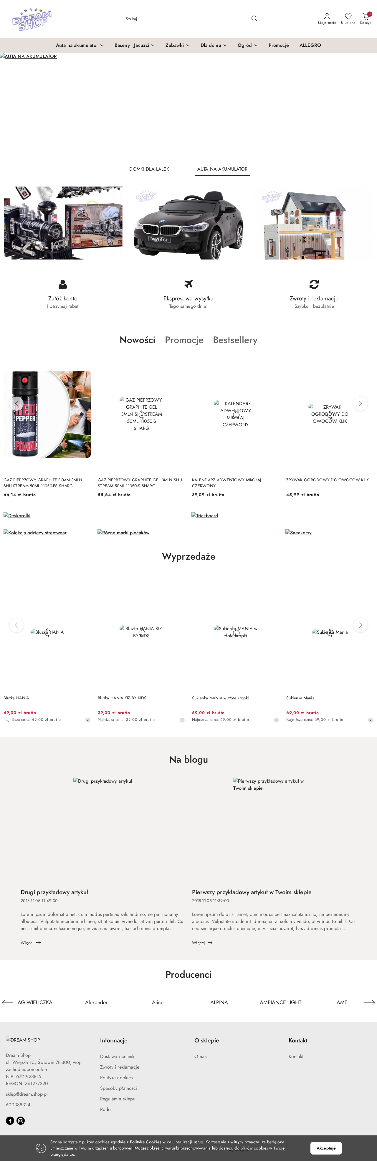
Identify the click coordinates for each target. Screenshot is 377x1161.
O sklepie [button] (206, 1040)
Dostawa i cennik (117, 1056)
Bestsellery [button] (235, 340)
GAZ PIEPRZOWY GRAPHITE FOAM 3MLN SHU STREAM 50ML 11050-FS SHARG (43, 483)
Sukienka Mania (300, 698)
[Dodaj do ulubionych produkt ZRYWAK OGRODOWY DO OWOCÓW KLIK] (366, 363)
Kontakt (296, 1056)
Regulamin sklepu (117, 1098)
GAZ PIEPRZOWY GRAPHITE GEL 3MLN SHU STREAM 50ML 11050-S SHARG (140, 483)
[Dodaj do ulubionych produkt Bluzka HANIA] (84, 581)
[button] (80, 45)
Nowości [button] (138, 340)
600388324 (18, 1104)
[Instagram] (20, 1121)
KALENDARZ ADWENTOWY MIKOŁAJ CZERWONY (226, 483)
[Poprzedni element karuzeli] (7, 1003)
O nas (200, 1056)
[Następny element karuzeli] (369, 1003)
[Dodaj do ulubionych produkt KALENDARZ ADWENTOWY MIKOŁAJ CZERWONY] (272, 363)
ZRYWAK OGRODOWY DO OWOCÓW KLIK (327, 480)
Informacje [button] (114, 1040)
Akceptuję (326, 1148)
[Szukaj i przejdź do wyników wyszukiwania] (254, 19)
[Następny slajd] (364, 107)
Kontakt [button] (298, 1040)
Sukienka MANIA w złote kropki (220, 698)
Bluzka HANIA (16, 698)
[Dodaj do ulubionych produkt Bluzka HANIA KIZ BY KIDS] (178, 581)
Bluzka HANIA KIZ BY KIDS (122, 698)
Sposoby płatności (118, 1088)
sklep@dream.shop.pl (27, 1094)
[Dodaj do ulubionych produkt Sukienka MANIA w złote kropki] (272, 581)
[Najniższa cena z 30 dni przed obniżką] (88, 720)
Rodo (105, 1109)
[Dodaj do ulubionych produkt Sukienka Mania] (366, 581)
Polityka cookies (116, 1077)
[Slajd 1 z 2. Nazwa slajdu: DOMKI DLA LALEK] (188, 107)
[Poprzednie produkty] (16, 403)
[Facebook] (10, 1121)
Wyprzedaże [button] (188, 556)
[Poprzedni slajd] (13, 107)
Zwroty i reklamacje (119, 1067)
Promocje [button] (184, 340)
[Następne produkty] (360, 403)
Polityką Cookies (145, 1142)
